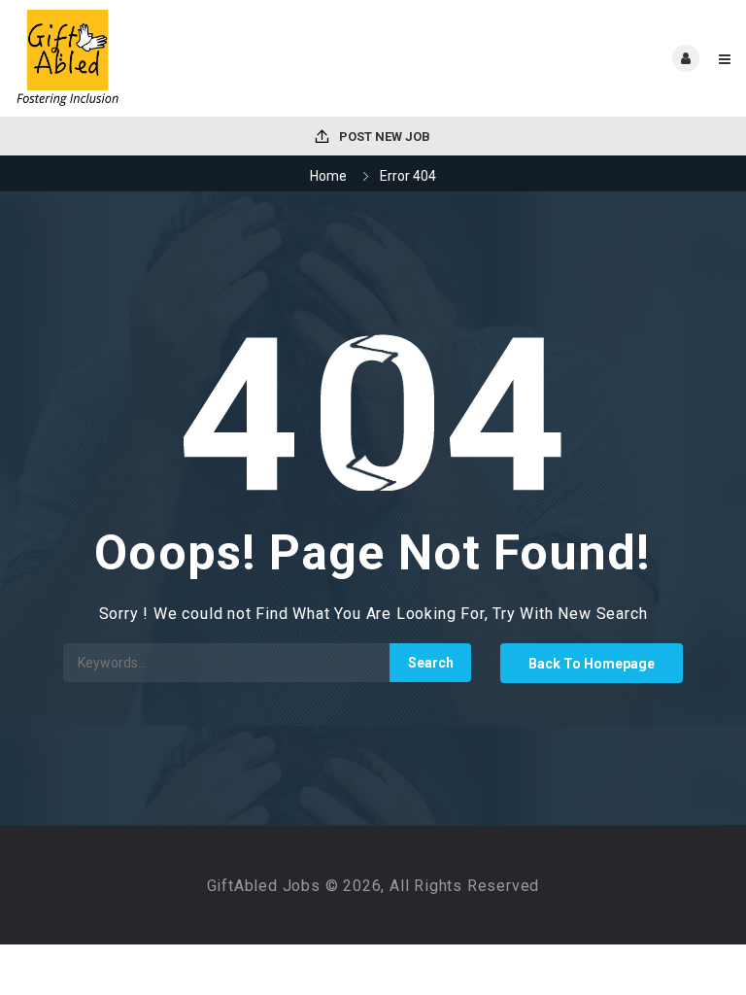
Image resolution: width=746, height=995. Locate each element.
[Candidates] (194, 58)
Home (328, 176)
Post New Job (383, 136)
